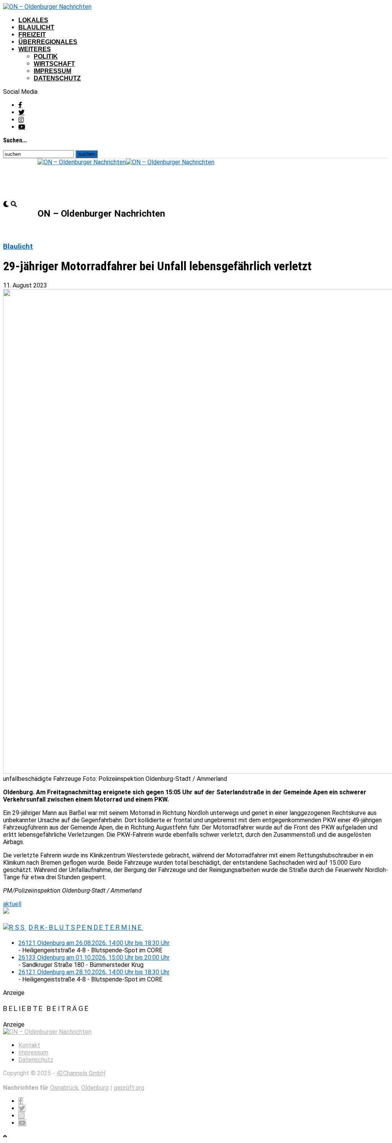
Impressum (52, 71)
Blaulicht (36, 27)
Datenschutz (57, 78)
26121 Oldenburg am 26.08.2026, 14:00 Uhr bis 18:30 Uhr (94, 943)
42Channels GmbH (80, 1073)
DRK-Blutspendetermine (86, 927)
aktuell (12, 904)
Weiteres (34, 49)
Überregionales (47, 42)
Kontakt (29, 1045)
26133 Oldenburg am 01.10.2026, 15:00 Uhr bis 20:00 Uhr (94, 957)
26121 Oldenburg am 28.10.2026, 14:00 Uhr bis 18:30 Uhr (94, 972)
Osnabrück (64, 1087)
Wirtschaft (54, 63)
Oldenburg (95, 1087)
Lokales (33, 20)
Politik (46, 56)
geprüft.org (129, 1087)
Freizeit (32, 34)
